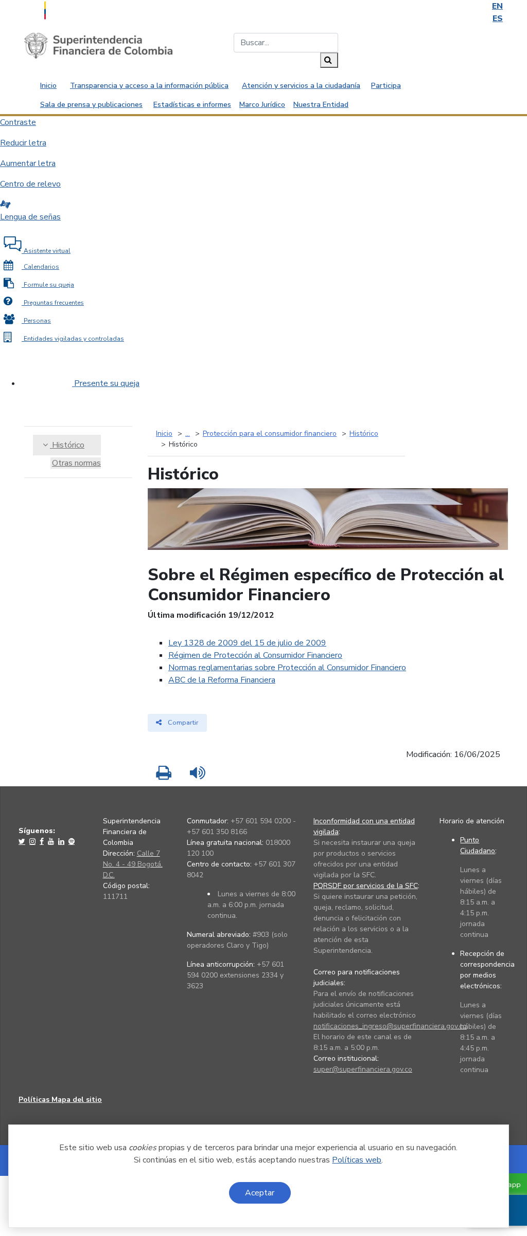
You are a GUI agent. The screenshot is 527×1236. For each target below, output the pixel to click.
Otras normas (76, 463)
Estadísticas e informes (192, 104)
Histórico (67, 445)
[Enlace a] (23, 841)
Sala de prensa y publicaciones (91, 104)
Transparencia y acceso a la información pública (149, 85)
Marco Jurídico (262, 104)
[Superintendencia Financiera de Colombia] (98, 45)
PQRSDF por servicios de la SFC (365, 886)
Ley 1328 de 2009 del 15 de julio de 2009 (247, 643)
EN (497, 6)
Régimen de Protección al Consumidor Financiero (255, 655)
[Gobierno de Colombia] (70, 9)
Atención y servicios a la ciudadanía (301, 85)
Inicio (48, 85)
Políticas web (356, 1160)
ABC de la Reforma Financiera (221, 680)
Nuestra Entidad (320, 104)
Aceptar (259, 1192)
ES (498, 18)
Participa (386, 85)
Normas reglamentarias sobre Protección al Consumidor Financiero (287, 667)
